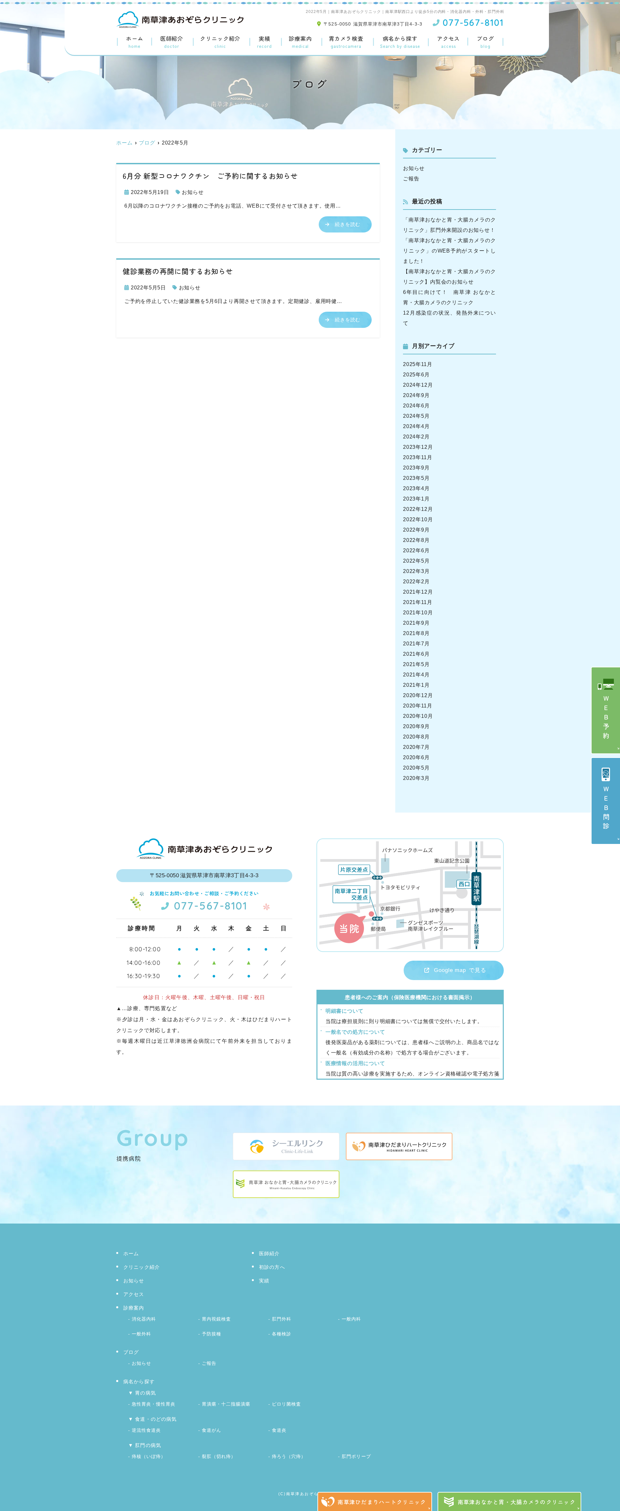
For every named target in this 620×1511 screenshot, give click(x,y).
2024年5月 (416, 416)
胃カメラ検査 (346, 42)
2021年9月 (416, 623)
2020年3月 (416, 778)
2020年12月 (418, 695)
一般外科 (141, 1334)
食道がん (211, 1430)
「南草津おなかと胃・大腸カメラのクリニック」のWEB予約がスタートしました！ (449, 251)
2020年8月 (416, 736)
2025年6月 (416, 374)
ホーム (134, 42)
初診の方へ (272, 1267)
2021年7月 (416, 643)
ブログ (485, 42)
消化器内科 (144, 1319)
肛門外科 (281, 1319)
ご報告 (411, 178)
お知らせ (192, 192)
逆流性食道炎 (146, 1430)
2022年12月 (418, 509)
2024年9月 (416, 395)
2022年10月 (418, 519)
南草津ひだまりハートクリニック (381, 1502)
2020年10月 (418, 716)
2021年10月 (418, 612)
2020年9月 (416, 726)
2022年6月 (416, 550)
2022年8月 (416, 540)
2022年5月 (416, 561)
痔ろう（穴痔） (289, 1456)
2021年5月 (416, 664)
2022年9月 (416, 530)
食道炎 (279, 1430)
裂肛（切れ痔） (219, 1456)
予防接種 (211, 1334)
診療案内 (300, 42)
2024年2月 (416, 436)
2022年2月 (416, 581)
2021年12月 (418, 592)
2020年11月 (417, 705)
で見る (460, 970)
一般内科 (351, 1319)
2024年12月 (418, 385)
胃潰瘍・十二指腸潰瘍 (226, 1404)
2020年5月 (416, 768)
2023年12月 (418, 447)
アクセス (448, 42)
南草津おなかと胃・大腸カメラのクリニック (517, 1502)
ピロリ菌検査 (286, 1404)
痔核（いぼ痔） (149, 1456)
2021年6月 (416, 654)
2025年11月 (417, 364)
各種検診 (281, 1334)
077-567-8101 (210, 905)
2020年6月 (416, 757)
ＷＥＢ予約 (606, 718)
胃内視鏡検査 (216, 1319)
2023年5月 (416, 478)
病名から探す (400, 42)
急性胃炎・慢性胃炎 (153, 1404)
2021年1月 (416, 685)
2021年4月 (416, 674)
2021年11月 (417, 602)
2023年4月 (416, 488)
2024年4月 (416, 426)
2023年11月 (417, 457)
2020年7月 (416, 747)
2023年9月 (416, 467)
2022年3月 (416, 571)
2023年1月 (416, 499)
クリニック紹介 (220, 42)
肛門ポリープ (356, 1456)
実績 (264, 42)
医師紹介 (171, 42)
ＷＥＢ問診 (606, 808)
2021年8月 (416, 633)
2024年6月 (416, 405)
